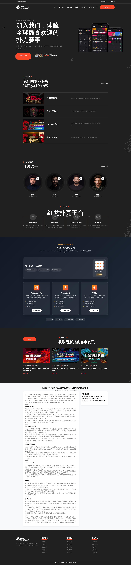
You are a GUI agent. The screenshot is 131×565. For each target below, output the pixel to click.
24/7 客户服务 (76, 223)
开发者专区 (95, 544)
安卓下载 (66, 310)
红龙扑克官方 (27, 366)
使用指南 (69, 550)
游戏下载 (69, 7)
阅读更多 (25, 373)
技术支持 (44, 544)
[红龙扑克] (28, 7)
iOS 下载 (95, 310)
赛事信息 (44, 550)
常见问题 (69, 552)
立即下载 (37, 310)
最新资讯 (69, 544)
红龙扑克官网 (107, 7)
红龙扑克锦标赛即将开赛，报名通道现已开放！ (36, 369)
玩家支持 (94, 542)
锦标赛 (76, 7)
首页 (55, 7)
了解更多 (29, 339)
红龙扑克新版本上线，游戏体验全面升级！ (93, 396)
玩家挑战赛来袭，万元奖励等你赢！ (92, 398)
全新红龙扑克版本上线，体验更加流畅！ (65, 369)
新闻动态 (83, 7)
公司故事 (94, 547)
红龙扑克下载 (23, 55)
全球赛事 (54, 223)
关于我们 (61, 7)
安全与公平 (33, 223)
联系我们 (91, 7)
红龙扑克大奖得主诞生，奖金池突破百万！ (94, 369)
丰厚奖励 (98, 223)
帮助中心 (44, 542)
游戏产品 (44, 552)
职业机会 (44, 547)
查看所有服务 (104, 83)
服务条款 (94, 550)
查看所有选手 (104, 166)
